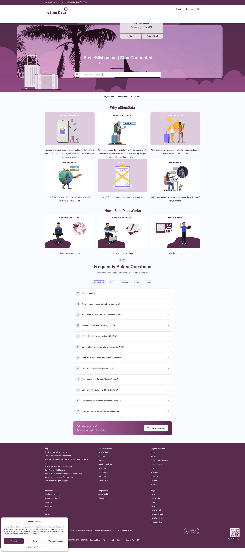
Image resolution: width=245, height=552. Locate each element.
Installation (124, 282)
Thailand (154, 472)
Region (109, 96)
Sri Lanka (154, 476)
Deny (35, 541)
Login (178, 9)
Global (136, 96)
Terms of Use (95, 540)
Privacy (39, 547)
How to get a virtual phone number (58, 466)
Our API (116, 531)
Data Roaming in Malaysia (55, 470)
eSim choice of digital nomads (56, 481)
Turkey (153, 456)
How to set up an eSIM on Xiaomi (58, 456)
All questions (99, 282)
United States (156, 464)
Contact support (157, 428)
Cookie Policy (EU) (133, 540)
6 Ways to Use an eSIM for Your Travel (59, 477)
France (153, 484)
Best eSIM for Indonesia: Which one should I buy (63, 474)
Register (189, 9)
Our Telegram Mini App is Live (56, 452)
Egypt (153, 468)
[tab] (109, 96)
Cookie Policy (31, 547)
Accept (14, 541)
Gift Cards (102, 498)
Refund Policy (127, 531)
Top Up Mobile (103, 494)
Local (122, 96)
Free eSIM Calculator (84, 531)
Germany (154, 480)
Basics (112, 282)
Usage (136, 282)
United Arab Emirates (159, 460)
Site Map (120, 540)
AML (112, 540)
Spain (153, 452)
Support (148, 282)
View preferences (55, 541)
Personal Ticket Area (103, 531)
